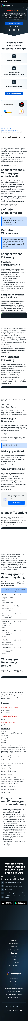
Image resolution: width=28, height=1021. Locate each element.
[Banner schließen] (26, 9)
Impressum (14, 979)
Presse (14, 960)
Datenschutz (14, 982)
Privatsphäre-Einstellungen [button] (14, 988)
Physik (9, 128)
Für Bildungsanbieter (14, 950)
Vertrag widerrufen (14, 997)
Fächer (3, 128)
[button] (23, 1)
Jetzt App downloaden (14, 23)
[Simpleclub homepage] (7, 5)
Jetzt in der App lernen (14, 93)
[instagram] (14, 30)
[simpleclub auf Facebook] (7, 1006)
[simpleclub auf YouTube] (17, 1006)
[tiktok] (9, 30)
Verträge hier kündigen (14, 991)
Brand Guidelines (14, 966)
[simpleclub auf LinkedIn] (13, 1006)
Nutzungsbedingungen (14, 985)
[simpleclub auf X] (10, 1006)
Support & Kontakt (14, 963)
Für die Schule (4, 1)
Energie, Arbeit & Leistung (8, 130)
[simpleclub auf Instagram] (20, 1006)
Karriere (14, 956)
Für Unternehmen (14, 943)
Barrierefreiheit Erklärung (14, 994)
